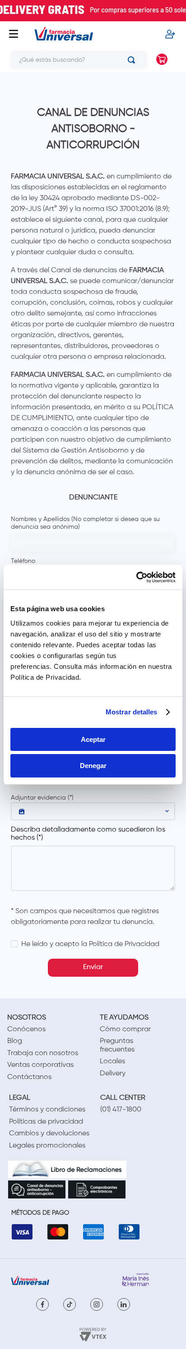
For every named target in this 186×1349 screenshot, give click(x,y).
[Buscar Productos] (133, 60)
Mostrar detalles (132, 712)
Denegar (93, 765)
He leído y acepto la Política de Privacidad (90, 944)
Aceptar (93, 739)
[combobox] (75, 60)
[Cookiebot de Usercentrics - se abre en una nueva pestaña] (136, 577)
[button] (93, 811)
